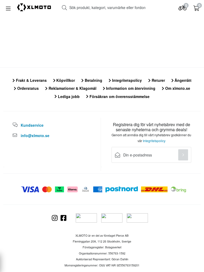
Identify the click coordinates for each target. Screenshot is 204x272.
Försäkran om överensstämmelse (119, 96)
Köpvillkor (65, 80)
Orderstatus (27, 88)
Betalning (93, 80)
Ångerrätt (182, 80)
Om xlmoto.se (177, 88)
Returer (158, 80)
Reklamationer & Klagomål (72, 88)
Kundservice (32, 125)
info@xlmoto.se (35, 135)
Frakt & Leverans (31, 80)
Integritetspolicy (126, 80)
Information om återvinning (130, 88)
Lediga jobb (68, 96)
